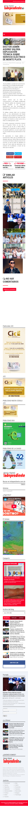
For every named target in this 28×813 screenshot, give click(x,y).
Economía (17, 787)
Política (6, 793)
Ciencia (6, 785)
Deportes (6, 787)
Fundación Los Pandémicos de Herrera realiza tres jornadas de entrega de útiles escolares (17, 654)
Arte (16, 783)
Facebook (10, 153)
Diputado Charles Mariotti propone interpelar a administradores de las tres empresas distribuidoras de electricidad (16, 624)
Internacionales (8, 791)
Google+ (10, 156)
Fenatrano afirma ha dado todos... (20, 166)
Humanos (17, 789)
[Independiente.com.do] (12, 763)
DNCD (16, 785)
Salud (5, 794)
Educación (7, 789)
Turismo (6, 796)
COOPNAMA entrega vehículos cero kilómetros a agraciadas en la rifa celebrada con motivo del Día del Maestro (17, 639)
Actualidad (7, 783)
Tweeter (19, 153)
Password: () (6, 711)
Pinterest (18, 156)
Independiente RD (14, 802)
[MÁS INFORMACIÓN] (14, 21)
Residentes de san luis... (7, 166)
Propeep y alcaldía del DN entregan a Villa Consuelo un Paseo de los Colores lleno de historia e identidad (17, 631)
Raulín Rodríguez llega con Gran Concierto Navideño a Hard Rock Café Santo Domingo (17, 646)
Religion (17, 793)
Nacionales (18, 791)
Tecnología (18, 794)
